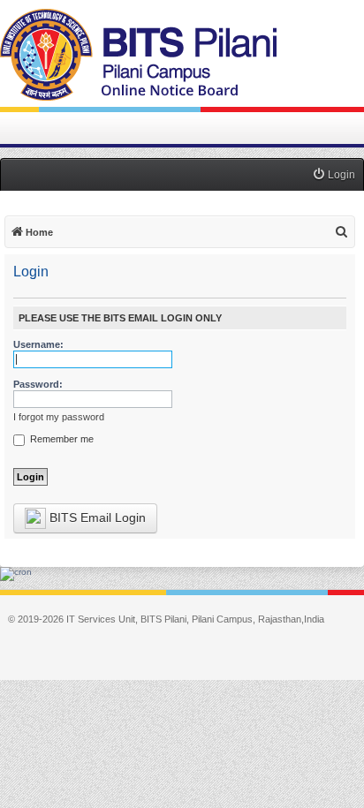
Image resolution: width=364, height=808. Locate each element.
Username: (38, 344)
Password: (38, 384)
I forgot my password (58, 417)
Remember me (60, 439)
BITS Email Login (96, 517)
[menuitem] (333, 175)
